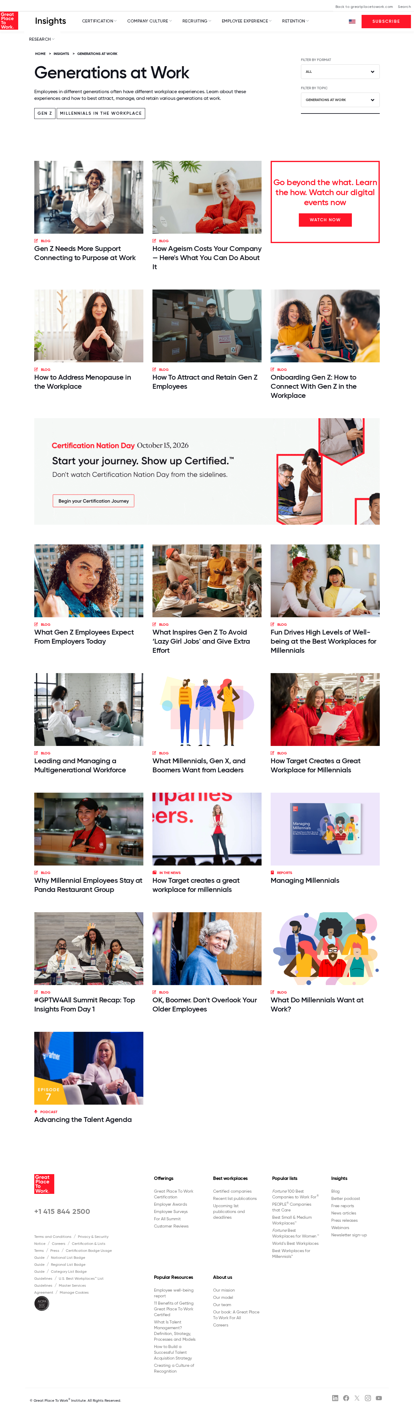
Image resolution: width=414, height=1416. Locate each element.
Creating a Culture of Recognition (174, 1368)
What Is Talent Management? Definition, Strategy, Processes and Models (174, 1330)
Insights (339, 1178)
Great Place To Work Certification (173, 1194)
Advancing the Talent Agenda (83, 1119)
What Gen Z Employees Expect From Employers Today (84, 636)
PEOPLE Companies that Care (291, 1206)
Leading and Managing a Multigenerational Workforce (80, 765)
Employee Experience (245, 21)
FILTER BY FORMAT (316, 60)
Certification (97, 21)
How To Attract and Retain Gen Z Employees (204, 382)
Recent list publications (235, 1198)
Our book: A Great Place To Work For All (236, 1314)
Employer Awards (170, 1204)
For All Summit (167, 1218)
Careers (58, 1244)
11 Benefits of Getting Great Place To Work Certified (174, 1309)
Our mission (224, 1290)
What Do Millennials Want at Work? (317, 1004)
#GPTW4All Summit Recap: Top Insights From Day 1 (84, 1004)
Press (54, 1250)
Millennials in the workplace (101, 113)
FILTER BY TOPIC (314, 88)
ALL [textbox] (309, 71)
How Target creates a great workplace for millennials (196, 885)
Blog (335, 1191)
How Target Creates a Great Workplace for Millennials (316, 765)
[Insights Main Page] (50, 21)
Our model (223, 1297)
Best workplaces (230, 1178)
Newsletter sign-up (349, 1234)
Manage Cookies (74, 1292)
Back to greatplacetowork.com (364, 7)
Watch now (325, 219)
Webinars (340, 1227)
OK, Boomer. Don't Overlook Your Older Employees (204, 1004)
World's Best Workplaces (295, 1243)
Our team (222, 1304)
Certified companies (232, 1191)
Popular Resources (173, 1277)
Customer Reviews (171, 1226)
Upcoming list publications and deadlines (229, 1211)
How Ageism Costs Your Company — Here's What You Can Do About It (206, 257)
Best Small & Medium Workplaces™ (292, 1220)
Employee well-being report (173, 1293)
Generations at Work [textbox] (326, 100)
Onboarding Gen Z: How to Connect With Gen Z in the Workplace (314, 386)
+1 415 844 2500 (62, 1211)
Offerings (163, 1178)
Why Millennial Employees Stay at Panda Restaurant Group (88, 885)
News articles (343, 1213)
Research (40, 39)
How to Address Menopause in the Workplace (82, 382)
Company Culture (147, 21)
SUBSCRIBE (386, 21)
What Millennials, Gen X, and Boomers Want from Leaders (198, 765)
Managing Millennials (305, 880)
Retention (293, 21)
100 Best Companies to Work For (295, 1194)
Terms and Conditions (53, 1237)
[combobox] (340, 71)
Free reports (342, 1205)
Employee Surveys (171, 1211)
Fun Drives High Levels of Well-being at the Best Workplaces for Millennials (323, 641)
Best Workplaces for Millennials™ (291, 1253)
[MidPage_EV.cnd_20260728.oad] (207, 471)
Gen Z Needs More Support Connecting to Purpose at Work (84, 253)
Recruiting (195, 21)
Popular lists (284, 1178)
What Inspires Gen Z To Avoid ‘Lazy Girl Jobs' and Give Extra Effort (201, 641)
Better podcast (345, 1198)
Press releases (344, 1220)
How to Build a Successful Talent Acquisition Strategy (173, 1352)
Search (404, 7)
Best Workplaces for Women (295, 1233)
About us (222, 1277)
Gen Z (45, 113)
